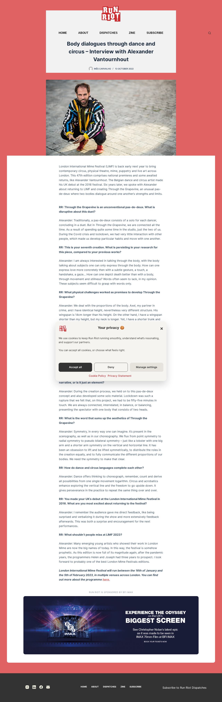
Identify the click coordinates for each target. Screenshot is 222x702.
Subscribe (155, 32)
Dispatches (109, 32)
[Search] (209, 33)
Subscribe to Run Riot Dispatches (184, 687)
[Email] (48, 687)
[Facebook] (41, 687)
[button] (161, 328)
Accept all (75, 367)
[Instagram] (27, 687)
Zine (132, 32)
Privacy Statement (119, 375)
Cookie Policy (97, 375)
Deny (111, 367)
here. (106, 579)
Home (63, 32)
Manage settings (146, 367)
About (83, 32)
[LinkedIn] (34, 687)
